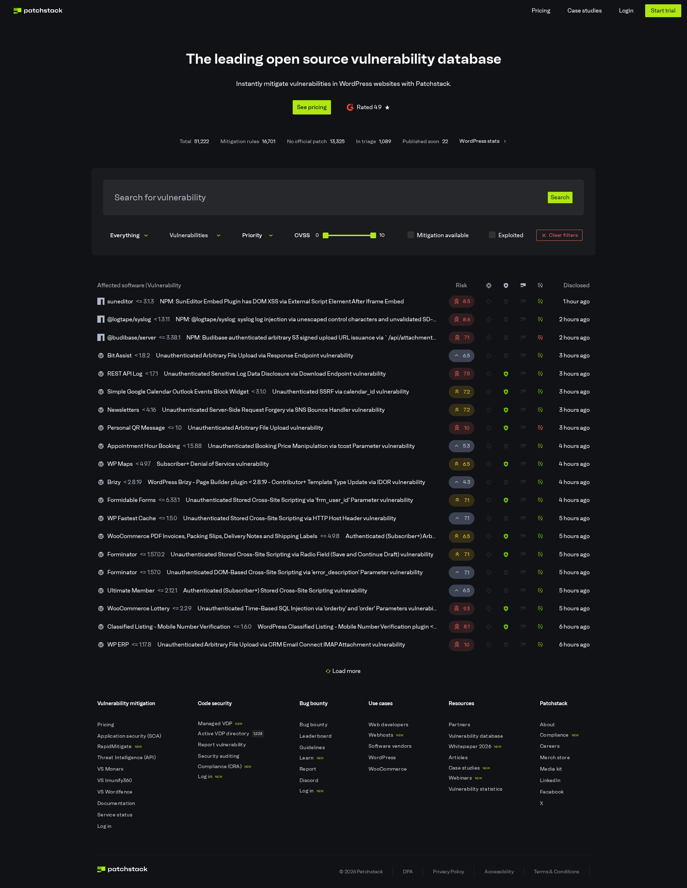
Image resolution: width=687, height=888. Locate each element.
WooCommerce (388, 769)
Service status (115, 815)
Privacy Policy (448, 871)
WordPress (383, 758)
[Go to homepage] (122, 872)
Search (560, 197)
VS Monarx (111, 769)
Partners (460, 725)
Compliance (559, 735)
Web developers (389, 725)
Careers (550, 746)
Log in (105, 826)
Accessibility (498, 871)
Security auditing (219, 756)
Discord (309, 780)
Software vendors (391, 746)
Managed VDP (220, 724)
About (548, 725)
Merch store (555, 758)
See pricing (312, 107)
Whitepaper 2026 (475, 746)
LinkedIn (551, 780)
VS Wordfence (115, 792)
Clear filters (563, 235)
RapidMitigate (119, 746)
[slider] (325, 235)
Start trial (663, 10)
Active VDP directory (230, 734)
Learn (311, 758)
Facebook (552, 792)
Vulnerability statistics (476, 789)
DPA (408, 871)
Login (626, 10)
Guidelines (312, 748)
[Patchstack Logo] (38, 10)
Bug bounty (313, 725)
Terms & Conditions (556, 871)
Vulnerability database (476, 736)
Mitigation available (443, 235)
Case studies (584, 10)
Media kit (552, 769)
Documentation (116, 803)
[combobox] (195, 235)
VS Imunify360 (115, 780)
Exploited (510, 235)
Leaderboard (316, 736)
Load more (346, 671)
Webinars (465, 778)
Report (308, 769)
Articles (459, 758)
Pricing (541, 10)
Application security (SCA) (129, 736)
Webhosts (386, 735)
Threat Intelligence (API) (127, 758)
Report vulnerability (222, 745)
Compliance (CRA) (224, 766)
